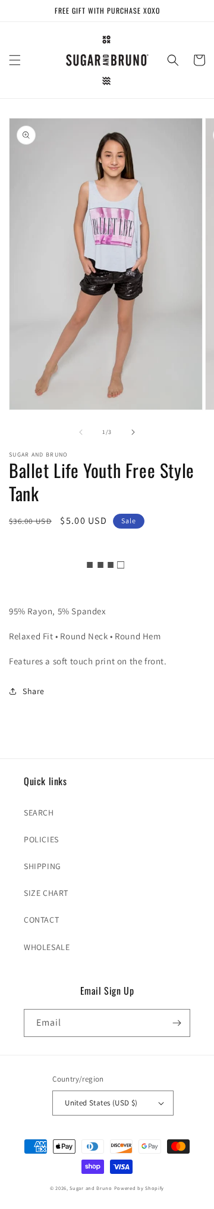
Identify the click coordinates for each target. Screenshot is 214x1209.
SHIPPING (42, 866)
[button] (15, 60)
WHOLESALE (47, 947)
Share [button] (34, 691)
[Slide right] (133, 432)
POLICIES (41, 839)
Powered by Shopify (139, 1188)
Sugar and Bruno (91, 1188)
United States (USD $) (101, 1103)
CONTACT (41, 919)
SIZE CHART (46, 893)
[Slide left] (81, 432)
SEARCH (39, 812)
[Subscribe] (176, 1023)
